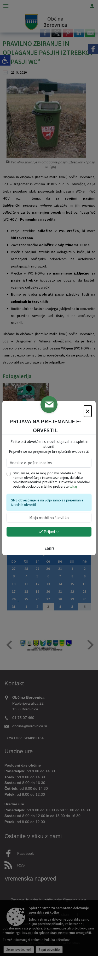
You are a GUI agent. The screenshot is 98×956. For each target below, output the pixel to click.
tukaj (73, 486)
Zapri (49, 548)
